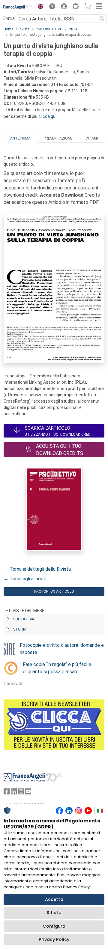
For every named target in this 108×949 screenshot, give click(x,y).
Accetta (54, 899)
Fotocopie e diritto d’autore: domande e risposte (62, 648)
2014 (73, 29)
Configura (54, 926)
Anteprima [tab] (20, 138)
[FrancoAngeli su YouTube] (28, 793)
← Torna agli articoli (25, 579)
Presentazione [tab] (58, 138)
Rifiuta (54, 913)
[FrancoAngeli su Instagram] (21, 793)
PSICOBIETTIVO (49, 29)
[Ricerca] (102, 18)
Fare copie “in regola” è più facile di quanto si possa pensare (57, 668)
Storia (19, 629)
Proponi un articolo (54, 591)
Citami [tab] (92, 138)
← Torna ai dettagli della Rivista (37, 569)
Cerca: (9, 18)
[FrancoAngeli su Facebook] (7, 793)
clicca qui (47, 116)
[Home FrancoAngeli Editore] (17, 7)
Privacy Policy (54, 939)
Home (8, 29)
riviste (24, 29)
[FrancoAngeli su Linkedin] (14, 793)
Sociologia (23, 619)
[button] (39, 7)
